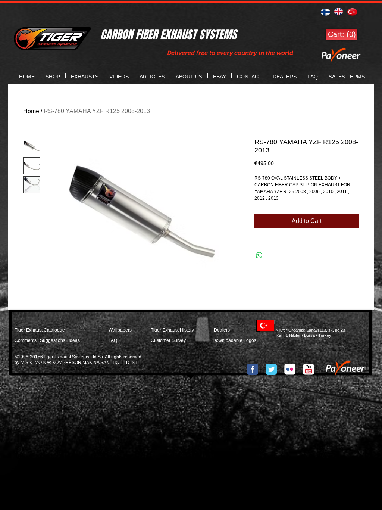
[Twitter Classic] (271, 369)
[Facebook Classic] (252, 369)
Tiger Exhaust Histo (170, 330)
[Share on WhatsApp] (259, 255)
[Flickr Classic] (289, 369)
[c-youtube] (308, 369)
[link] (341, 34)
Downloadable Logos (234, 340)
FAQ (113, 340)
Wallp (114, 330)
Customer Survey (168, 340)
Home (31, 111)
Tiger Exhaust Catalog (37, 330)
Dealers (229, 330)
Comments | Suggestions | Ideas (47, 340)
